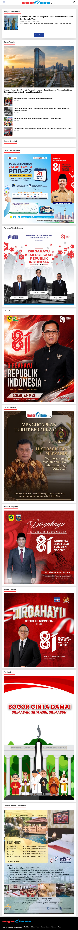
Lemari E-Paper (56, 927)
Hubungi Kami (35, 927)
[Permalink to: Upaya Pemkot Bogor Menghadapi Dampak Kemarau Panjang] (8, 101)
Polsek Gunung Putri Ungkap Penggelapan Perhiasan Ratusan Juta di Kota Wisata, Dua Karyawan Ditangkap (41, 109)
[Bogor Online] (39, 2)
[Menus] (4, 2)
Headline (22, 21)
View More (39, 35)
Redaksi (26, 927)
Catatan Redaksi (45, 927)
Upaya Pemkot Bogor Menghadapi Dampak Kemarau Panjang (33, 98)
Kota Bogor (27, 21)
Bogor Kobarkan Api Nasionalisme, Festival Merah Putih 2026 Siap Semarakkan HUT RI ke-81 (43, 128)
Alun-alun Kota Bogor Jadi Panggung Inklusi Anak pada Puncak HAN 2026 (37, 118)
